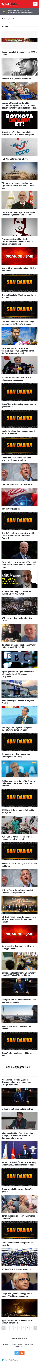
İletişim (20, 1344)
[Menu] (35, 4)
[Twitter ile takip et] (17, 1353)
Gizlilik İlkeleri (29, 1344)
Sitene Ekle (19, 1347)
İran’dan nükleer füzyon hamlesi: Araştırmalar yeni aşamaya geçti (19, 11)
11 (31, 1328)
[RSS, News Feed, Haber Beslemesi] (22, 1353)
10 (27, 1328)
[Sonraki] (35, 1328)
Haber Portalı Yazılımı (11, 1360)
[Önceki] (3, 1328)
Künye (14, 1344)
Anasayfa (6, 1344)
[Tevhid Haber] (10, 4)
